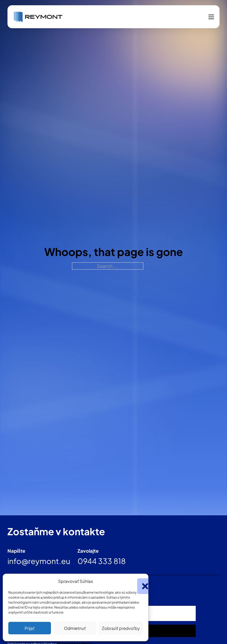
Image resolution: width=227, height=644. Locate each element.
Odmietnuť (75, 628)
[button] (140, 581)
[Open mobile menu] (211, 17)
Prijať (30, 628)
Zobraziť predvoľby (121, 628)
